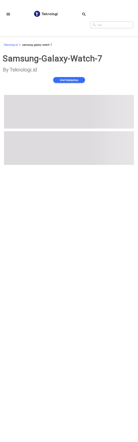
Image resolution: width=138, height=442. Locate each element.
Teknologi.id (11, 44)
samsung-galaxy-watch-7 (37, 44)
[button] (8, 14)
